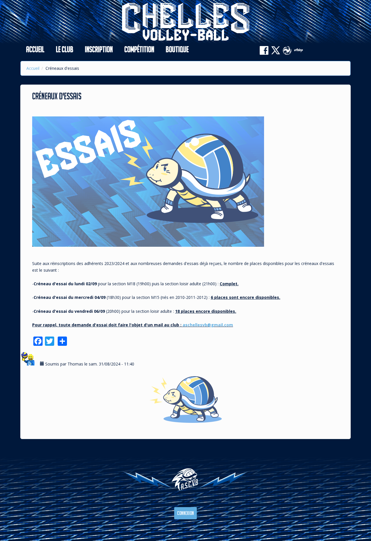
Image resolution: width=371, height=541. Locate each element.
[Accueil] (185, 21)
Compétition (139, 49)
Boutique (177, 49)
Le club (64, 49)
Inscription (99, 49)
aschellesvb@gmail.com (208, 325)
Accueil (35, 49)
